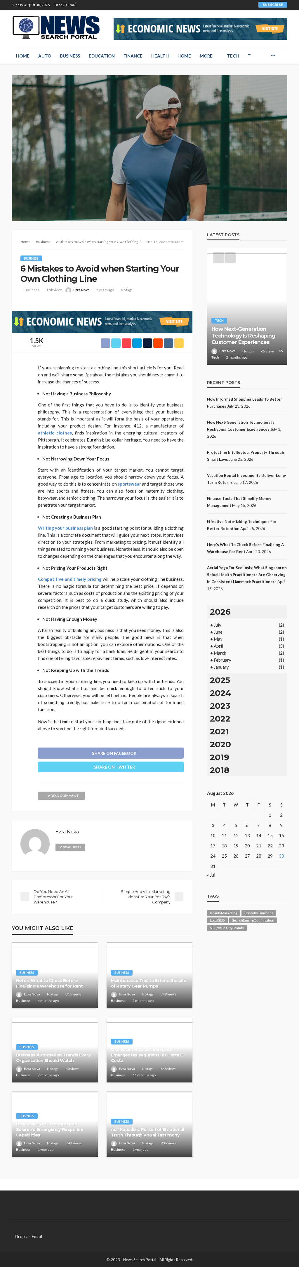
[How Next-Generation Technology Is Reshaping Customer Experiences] (247, 306)
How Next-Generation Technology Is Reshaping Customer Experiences (243, 335)
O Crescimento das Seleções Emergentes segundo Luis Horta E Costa (147, 1055)
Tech (233, 55)
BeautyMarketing (223, 913)
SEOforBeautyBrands (227, 928)
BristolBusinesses (258, 913)
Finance (133, 55)
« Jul (211, 874)
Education (102, 55)
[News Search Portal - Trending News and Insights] (56, 27)
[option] (247, 306)
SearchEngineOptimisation (253, 920)
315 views (73, 994)
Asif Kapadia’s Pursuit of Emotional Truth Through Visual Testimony (147, 1132)
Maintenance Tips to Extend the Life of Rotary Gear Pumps (149, 983)
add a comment (63, 795)
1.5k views (54, 290)
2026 (220, 612)
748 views (73, 1143)
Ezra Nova (81, 290)
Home (22, 55)
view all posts (70, 847)
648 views (168, 1068)
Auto (44, 55)
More (206, 55)
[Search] (282, 55)
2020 (220, 744)
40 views (72, 1068)
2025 (220, 680)
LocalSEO (217, 920)
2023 (220, 706)
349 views (168, 994)
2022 (220, 719)
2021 (219, 731)
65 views (268, 351)
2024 (220, 693)
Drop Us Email (66, 5)
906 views (168, 1143)
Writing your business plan (65, 528)
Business (70, 55)
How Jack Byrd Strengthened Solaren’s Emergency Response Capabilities (49, 1129)
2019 (219, 757)
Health (160, 55)
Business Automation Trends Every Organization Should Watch (53, 1057)
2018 (219, 770)
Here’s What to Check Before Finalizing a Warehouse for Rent (49, 983)
